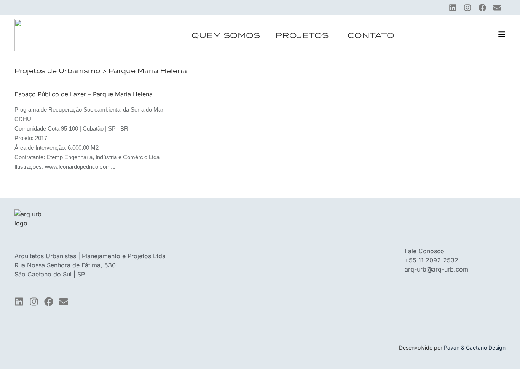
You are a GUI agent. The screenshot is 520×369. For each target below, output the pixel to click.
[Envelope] (497, 7)
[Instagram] (467, 7)
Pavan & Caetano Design (475, 347)
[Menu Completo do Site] (502, 34)
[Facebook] (482, 7)
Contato (371, 35)
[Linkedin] (452, 7)
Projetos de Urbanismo (57, 71)
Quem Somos (225, 35)
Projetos (302, 35)
